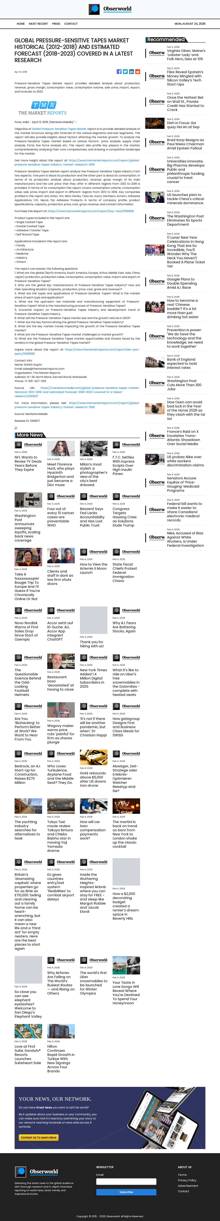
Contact (183, 1191)
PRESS (56, 24)
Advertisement (188, 1186)
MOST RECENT (38, 24)
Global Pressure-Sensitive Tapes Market (59, 129)
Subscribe (126, 1192)
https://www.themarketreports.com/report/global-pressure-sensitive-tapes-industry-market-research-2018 (77, 162)
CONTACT (71, 24)
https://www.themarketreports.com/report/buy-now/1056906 (91, 211)
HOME (21, 24)
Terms (182, 1175)
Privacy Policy (187, 1180)
